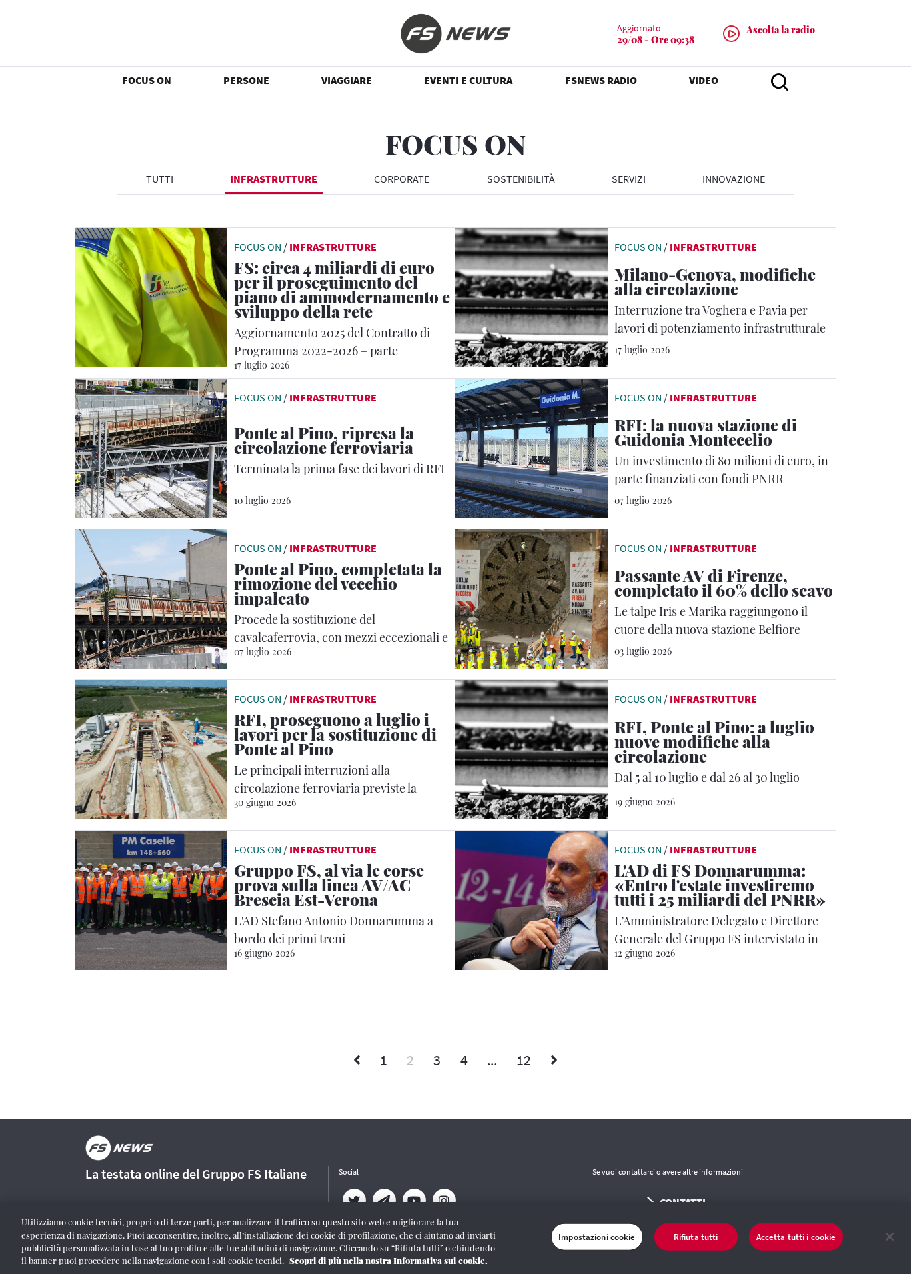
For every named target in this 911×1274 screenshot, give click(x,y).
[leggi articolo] (151, 296)
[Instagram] (444, 1201)
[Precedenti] (357, 1061)
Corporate (401, 178)
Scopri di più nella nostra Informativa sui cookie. (388, 1260)
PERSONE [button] (246, 80)
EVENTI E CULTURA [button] (468, 80)
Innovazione (733, 178)
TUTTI (159, 178)
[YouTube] (414, 1201)
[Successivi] (554, 1061)
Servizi (629, 178)
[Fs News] (455, 33)
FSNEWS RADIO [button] (601, 80)
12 (523, 1060)
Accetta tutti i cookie (796, 1237)
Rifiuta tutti (696, 1237)
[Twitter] (354, 1201)
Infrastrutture (273, 178)
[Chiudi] (889, 1236)
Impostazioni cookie (596, 1237)
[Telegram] (384, 1201)
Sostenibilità (521, 178)
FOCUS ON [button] (146, 80)
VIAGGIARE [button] (346, 80)
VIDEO (703, 80)
